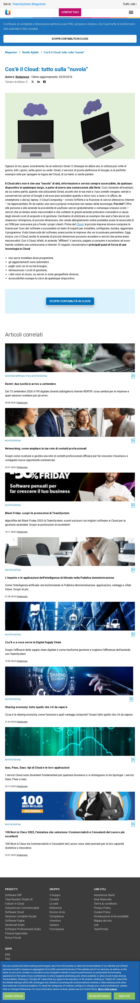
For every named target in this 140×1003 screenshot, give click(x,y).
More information (107, 989)
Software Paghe (15, 920)
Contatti (54, 899)
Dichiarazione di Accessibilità (111, 916)
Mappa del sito (103, 920)
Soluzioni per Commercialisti (22, 908)
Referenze (56, 908)
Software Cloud (14, 912)
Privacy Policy (102, 908)
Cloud (79, 224)
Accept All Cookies (99, 996)
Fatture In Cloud (14, 903)
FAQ (7, 959)
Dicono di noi (57, 912)
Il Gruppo (55, 895)
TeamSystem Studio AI (19, 899)
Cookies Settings (14, 996)
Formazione (57, 929)
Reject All (124, 996)
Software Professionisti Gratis (23, 929)
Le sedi (54, 903)
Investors (55, 920)
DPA (7, 954)
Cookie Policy (102, 912)
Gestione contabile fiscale (20, 916)
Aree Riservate (102, 899)
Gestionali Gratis (15, 925)
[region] (70, 982)
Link (96, 925)
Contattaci (70, 12)
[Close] (134, 966)
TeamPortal (101, 929)
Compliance (57, 916)
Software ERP (13, 895)
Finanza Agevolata (16, 933)
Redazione (22, 77)
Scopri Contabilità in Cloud (70, 301)
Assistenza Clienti (104, 895)
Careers (54, 925)
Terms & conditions (105, 903)
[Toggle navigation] (131, 12)
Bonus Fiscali (13, 937)
